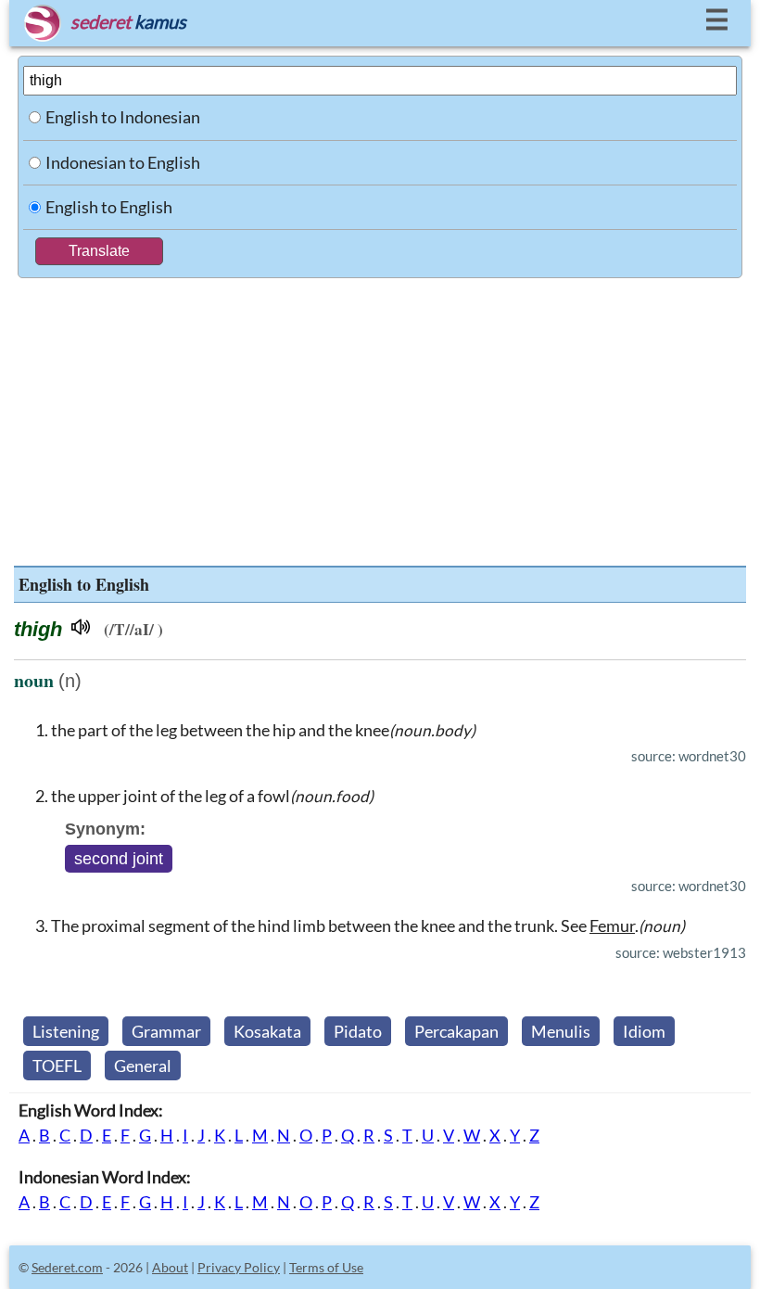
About (170, 1267)
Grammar (166, 1031)
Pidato (358, 1031)
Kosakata (267, 1031)
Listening (65, 1031)
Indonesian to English (122, 162)
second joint (118, 858)
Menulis (560, 1031)
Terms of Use (326, 1267)
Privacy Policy (238, 1267)
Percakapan (456, 1031)
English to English (108, 207)
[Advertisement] (380, 417)
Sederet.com (67, 1267)
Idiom (644, 1031)
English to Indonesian (122, 117)
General (142, 1065)
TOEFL (57, 1065)
